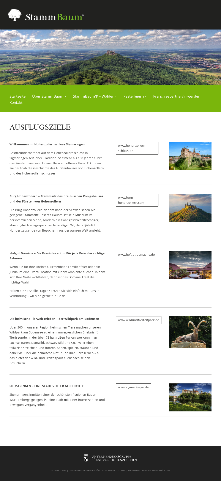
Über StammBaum (47, 96)
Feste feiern (133, 96)
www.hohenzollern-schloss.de (132, 148)
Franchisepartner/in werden (176, 96)
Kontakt (15, 102)
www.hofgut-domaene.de (136, 254)
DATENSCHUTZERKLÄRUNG (156, 470)
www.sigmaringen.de (133, 387)
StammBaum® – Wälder (93, 96)
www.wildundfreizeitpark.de (138, 320)
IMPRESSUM (134, 470)
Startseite (17, 96)
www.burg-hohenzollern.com (131, 200)
